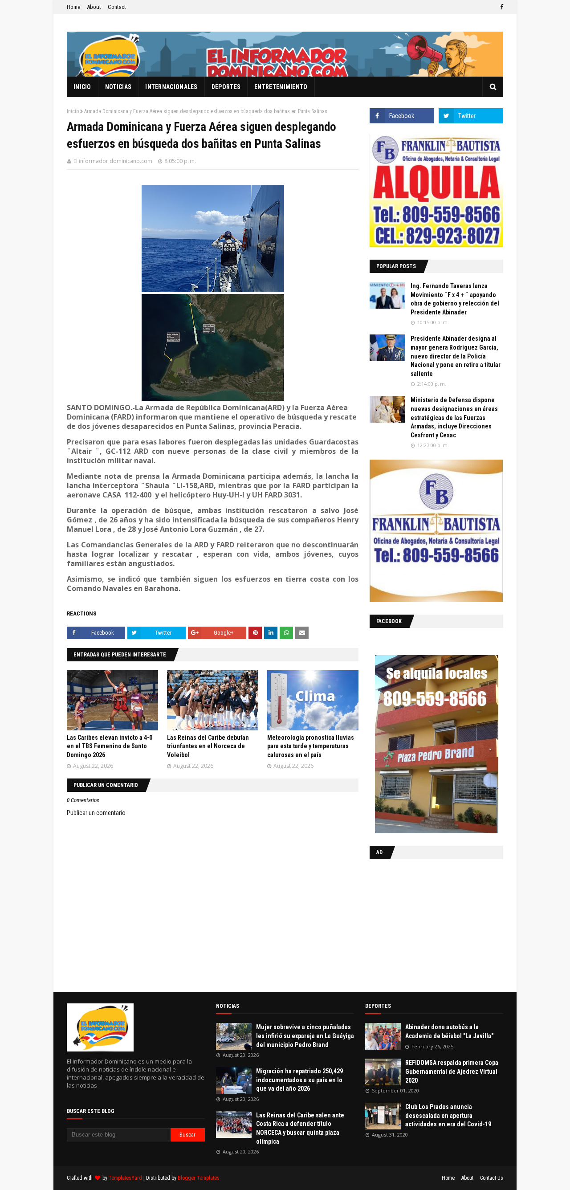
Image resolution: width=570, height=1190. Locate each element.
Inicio (73, 111)
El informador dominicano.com (112, 161)
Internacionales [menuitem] (171, 86)
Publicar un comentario (96, 812)
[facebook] (500, 7)
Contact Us (491, 1178)
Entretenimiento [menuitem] (281, 86)
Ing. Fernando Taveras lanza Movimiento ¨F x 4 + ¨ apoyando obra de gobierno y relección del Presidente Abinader (455, 299)
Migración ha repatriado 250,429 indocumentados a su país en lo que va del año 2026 (299, 1080)
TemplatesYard (125, 1178)
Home (73, 7)
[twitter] (471, 115)
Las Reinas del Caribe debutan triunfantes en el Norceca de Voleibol (208, 746)
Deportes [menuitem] (226, 86)
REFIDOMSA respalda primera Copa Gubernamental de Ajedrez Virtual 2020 (451, 1071)
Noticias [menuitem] (118, 86)
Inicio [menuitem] (82, 86)
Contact (117, 7)
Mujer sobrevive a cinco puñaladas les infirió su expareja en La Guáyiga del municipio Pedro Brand (305, 1035)
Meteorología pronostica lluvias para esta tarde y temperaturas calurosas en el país (310, 746)
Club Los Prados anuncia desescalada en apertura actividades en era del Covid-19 (448, 1115)
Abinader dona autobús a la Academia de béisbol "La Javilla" (449, 1031)
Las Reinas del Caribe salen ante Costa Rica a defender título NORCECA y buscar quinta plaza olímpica (300, 1128)
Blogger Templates (199, 1178)
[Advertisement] (425, 923)
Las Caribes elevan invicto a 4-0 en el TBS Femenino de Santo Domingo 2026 (109, 746)
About (94, 7)
